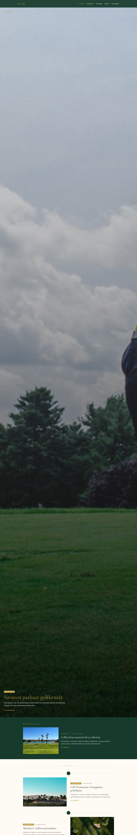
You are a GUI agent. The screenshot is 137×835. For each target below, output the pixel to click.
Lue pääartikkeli (9, 710)
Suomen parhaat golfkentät (33, 697)
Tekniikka (99, 3)
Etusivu (81, 3)
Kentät (107, 3)
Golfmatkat (115, 3)
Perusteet (90, 3)
